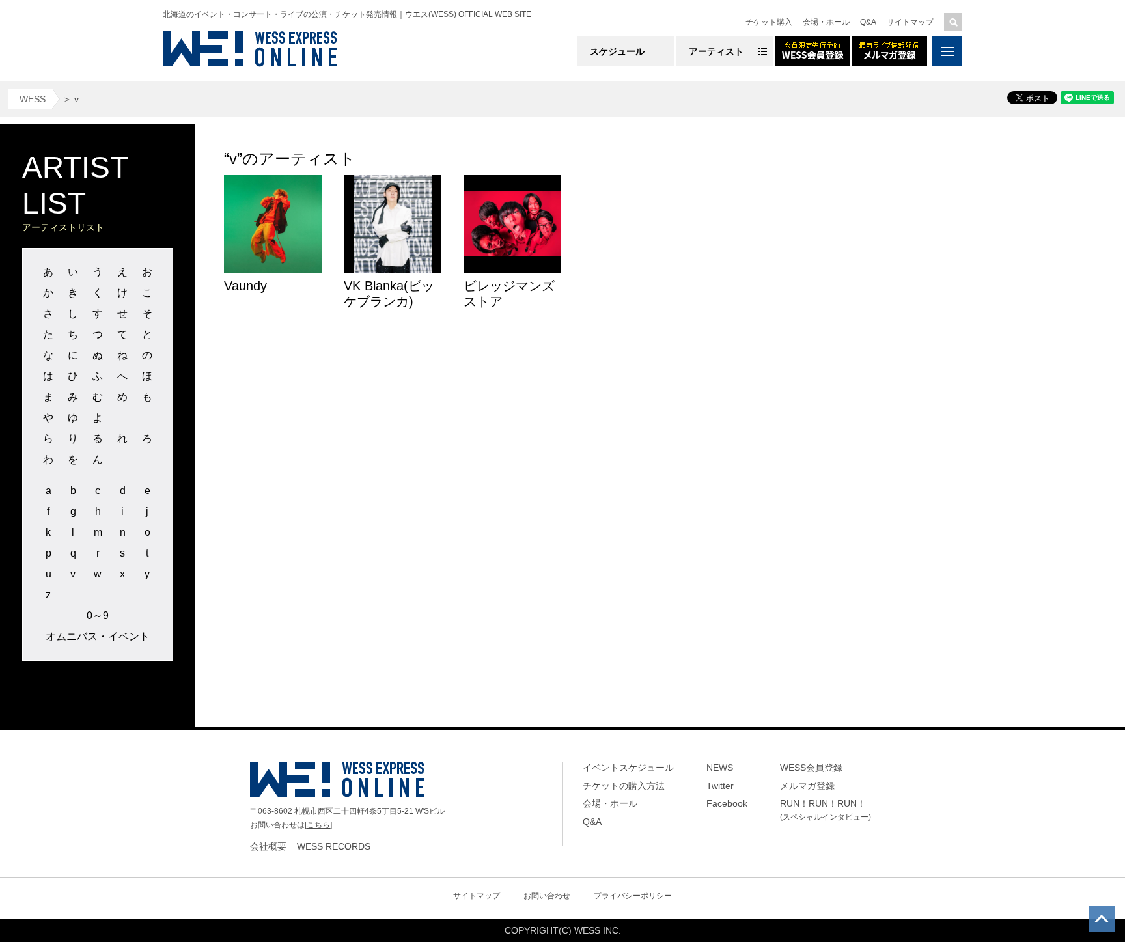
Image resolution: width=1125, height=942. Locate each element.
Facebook (726, 803)
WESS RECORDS (333, 846)
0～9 (98, 615)
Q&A (868, 22)
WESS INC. (597, 930)
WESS (33, 99)
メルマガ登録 (807, 786)
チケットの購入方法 (624, 786)
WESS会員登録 (811, 767)
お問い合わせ (546, 895)
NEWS (719, 767)
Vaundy (245, 286)
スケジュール (617, 51)
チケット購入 (768, 22)
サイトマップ (910, 22)
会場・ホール (826, 22)
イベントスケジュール (628, 767)
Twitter (720, 786)
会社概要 (268, 846)
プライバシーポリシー (633, 895)
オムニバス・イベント (98, 636)
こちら (318, 824)
